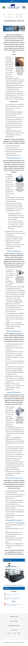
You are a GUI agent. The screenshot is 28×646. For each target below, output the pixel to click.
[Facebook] (5, 633)
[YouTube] (15, 633)
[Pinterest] (12, 633)
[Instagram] (19, 633)
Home (3, 14)
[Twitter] (9, 633)
